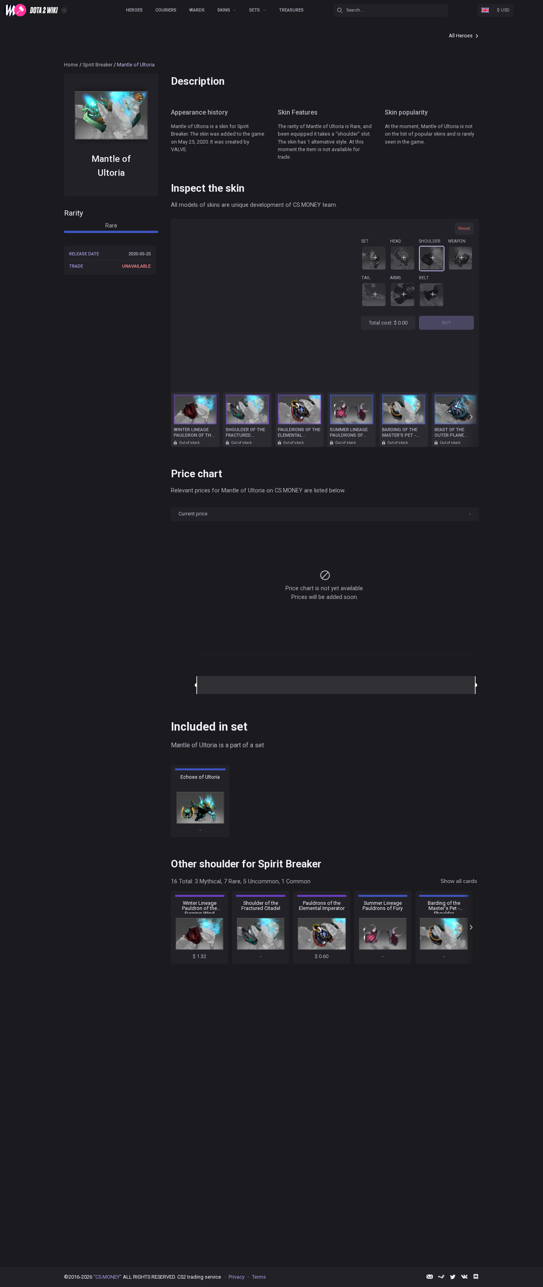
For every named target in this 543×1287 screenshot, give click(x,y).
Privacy (236, 1277)
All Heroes (461, 36)
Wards (197, 10)
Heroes (134, 10)
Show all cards (458, 881)
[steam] (441, 1276)
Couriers (165, 10)
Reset (464, 228)
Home (71, 65)
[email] (430, 1276)
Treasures (291, 10)
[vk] (464, 1276)
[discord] (476, 1276)
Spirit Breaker (97, 65)
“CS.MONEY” (107, 1277)
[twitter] (453, 1276)
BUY (446, 322)
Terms (259, 1277)
